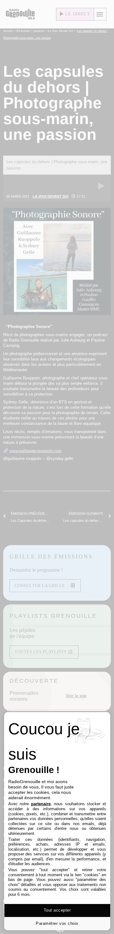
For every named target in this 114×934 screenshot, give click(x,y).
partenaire (41, 803)
